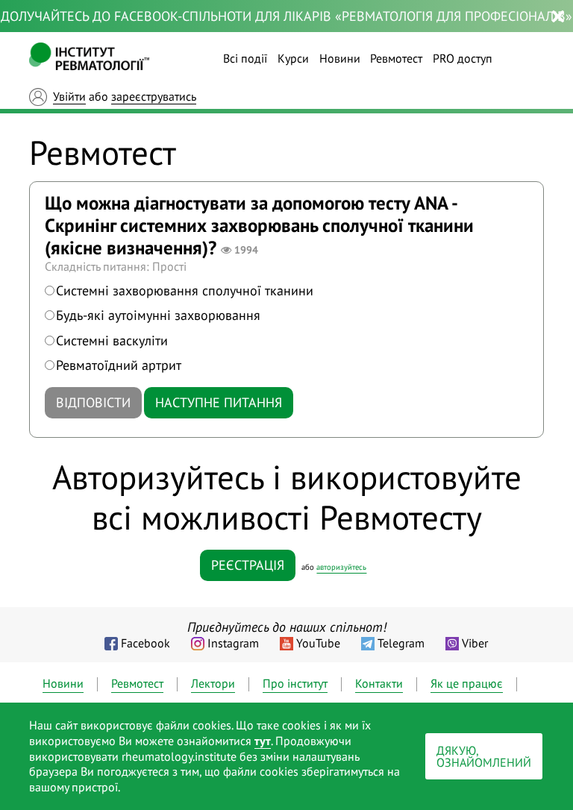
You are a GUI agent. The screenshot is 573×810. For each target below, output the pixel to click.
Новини (339, 58)
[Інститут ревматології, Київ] (89, 58)
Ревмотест (396, 58)
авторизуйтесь (341, 567)
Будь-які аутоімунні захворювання (158, 315)
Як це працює (466, 683)
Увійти (69, 96)
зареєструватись (153, 96)
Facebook (145, 642)
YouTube (318, 642)
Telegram (401, 642)
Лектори (213, 683)
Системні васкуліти (112, 340)
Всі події (245, 58)
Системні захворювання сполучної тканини (184, 290)
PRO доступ (462, 58)
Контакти (379, 683)
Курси (293, 58)
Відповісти (93, 402)
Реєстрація (247, 565)
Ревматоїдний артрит (118, 365)
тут (262, 740)
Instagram (233, 642)
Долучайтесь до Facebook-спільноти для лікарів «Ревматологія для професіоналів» (286, 16)
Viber (475, 642)
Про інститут (295, 683)
